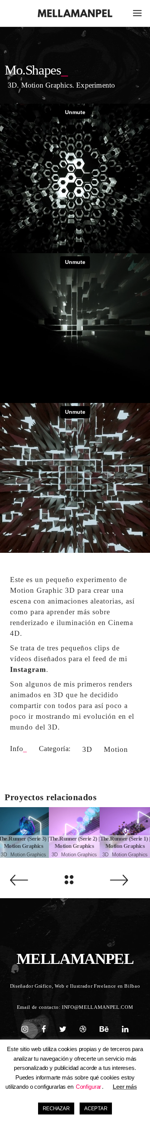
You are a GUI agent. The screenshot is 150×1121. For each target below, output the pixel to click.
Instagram (28, 669)
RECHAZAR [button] (56, 1108)
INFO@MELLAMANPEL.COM (97, 1007)
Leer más (125, 1086)
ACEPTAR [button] (95, 1108)
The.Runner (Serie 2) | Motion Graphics (74, 842)
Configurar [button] (89, 1086)
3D (87, 749)
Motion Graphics (28, 854)
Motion (116, 749)
